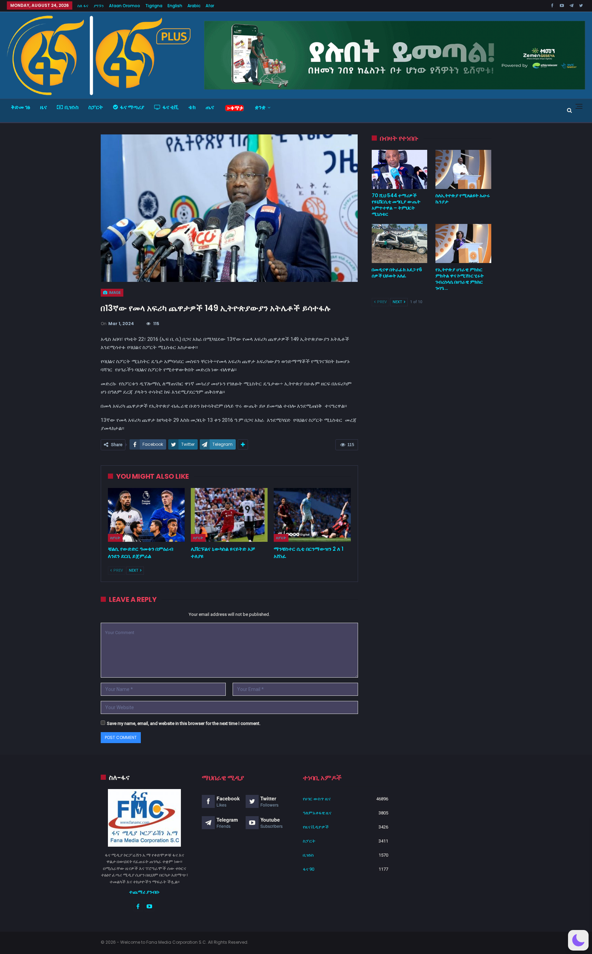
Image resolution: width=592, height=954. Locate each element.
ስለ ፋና (82, 6)
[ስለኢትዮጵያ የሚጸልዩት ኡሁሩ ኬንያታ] (463, 169)
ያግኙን (99, 6)
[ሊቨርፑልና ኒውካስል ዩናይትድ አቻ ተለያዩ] (229, 515)
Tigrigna (153, 6)
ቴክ (192, 107)
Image (114, 292)
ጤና (210, 107)
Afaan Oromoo (124, 6)
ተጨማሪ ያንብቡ (144, 892)
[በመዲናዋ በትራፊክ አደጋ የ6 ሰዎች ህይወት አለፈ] (400, 243)
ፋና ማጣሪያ (132, 107)
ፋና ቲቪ (170, 107)
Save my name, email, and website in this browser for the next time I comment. (183, 723)
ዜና (43, 107)
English (175, 6)
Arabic (193, 6)
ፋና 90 (308, 869)
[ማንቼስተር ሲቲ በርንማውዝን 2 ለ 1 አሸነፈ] (312, 515)
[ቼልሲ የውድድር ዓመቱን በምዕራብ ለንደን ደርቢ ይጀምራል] (146, 515)
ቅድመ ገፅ (20, 107)
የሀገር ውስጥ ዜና (317, 798)
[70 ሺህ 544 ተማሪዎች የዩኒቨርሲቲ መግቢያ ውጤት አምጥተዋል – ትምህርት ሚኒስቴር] (400, 169)
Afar (210, 6)
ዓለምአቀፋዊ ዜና (317, 812)
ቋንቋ (260, 107)
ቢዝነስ (71, 107)
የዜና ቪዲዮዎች (316, 827)
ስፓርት (95, 107)
